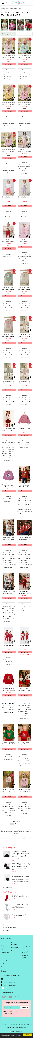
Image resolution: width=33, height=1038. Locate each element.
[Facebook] (3, 988)
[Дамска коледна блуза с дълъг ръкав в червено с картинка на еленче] (24, 474)
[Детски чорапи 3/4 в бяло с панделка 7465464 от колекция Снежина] (6, 907)
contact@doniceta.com (13, 979)
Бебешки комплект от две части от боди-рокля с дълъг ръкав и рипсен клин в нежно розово (8, 151)
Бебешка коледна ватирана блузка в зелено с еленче (8, 743)
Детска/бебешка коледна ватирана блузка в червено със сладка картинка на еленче (24, 743)
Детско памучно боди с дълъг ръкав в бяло (20, 914)
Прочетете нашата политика (16, 1027)
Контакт (14, 950)
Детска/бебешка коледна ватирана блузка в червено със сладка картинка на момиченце (8, 689)
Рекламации (14, 954)
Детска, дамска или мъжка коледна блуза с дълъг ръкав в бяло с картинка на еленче (8, 592)
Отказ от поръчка (4, 970)
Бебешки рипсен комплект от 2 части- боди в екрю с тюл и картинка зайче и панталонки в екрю (24, 335)
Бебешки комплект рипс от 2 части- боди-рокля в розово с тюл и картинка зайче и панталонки (8, 335)
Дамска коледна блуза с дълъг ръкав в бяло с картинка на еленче (8, 539)
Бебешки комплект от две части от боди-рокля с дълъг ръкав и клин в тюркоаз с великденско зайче (24, 57)
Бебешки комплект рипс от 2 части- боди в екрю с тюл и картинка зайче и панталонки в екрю (24, 288)
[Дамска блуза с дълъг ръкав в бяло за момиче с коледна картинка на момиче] (24, 678)
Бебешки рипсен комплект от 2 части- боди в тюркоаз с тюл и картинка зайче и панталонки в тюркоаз (8, 382)
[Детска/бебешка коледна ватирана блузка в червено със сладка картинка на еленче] (24, 732)
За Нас (3, 949)
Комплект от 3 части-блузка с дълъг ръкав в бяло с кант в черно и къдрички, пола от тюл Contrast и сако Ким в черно (21, 866)
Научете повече (4, 1036)
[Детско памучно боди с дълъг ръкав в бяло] (6, 916)
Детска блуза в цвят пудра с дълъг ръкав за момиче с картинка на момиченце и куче (8, 791)
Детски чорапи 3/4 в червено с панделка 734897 (21, 895)
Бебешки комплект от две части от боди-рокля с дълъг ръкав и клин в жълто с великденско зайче (8, 104)
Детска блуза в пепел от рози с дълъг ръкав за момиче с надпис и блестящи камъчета (24, 429)
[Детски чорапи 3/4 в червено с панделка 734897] (6, 897)
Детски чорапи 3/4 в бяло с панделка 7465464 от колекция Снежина (20, 906)
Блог (2, 963)
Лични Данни (5, 952)
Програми (4, 960)
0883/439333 (12, 985)
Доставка (25, 942)
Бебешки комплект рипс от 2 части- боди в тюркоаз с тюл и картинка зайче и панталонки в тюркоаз (8, 288)
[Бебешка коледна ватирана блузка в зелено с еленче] (8, 732)
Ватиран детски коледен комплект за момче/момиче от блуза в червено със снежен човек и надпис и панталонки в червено (8, 646)
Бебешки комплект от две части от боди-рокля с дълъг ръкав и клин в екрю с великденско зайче (8, 57)
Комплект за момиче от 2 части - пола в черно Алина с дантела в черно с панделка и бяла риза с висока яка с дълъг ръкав (21, 855)
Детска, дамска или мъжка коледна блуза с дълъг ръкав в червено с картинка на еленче (24, 539)
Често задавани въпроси (26, 951)
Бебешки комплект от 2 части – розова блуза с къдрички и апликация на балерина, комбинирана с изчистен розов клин (24, 241)
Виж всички (6, 930)
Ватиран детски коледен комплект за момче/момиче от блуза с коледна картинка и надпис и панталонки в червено (24, 646)
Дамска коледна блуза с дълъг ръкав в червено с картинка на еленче (24, 485)
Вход (2, 946)
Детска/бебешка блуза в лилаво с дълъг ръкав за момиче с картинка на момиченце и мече (8, 485)
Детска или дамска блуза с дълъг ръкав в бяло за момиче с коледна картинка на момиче (8, 429)
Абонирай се (8, 887)
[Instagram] (6, 988)
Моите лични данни (17, 1031)
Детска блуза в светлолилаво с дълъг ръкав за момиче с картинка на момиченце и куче (24, 791)
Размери (3, 967)
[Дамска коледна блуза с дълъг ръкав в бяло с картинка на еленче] (8, 527)
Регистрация (15, 947)
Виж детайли (8, 64)
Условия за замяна (25, 956)
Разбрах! (27, 1034)
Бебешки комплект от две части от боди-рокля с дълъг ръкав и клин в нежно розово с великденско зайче (24, 104)
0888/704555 (12, 982)
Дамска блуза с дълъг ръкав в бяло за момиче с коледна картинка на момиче (25, 689)
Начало (3, 942)
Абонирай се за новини (10, 927)
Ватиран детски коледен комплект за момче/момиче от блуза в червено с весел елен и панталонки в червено (24, 592)
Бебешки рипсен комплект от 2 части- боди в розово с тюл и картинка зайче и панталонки (25, 382)
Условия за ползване (14, 943)
